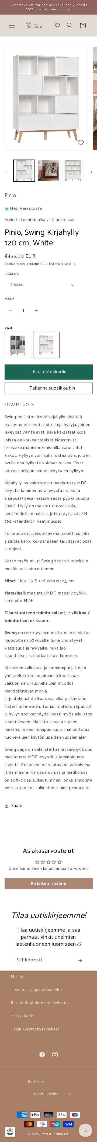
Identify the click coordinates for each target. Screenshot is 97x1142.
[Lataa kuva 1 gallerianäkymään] (24, 170)
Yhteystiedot (23, 1016)
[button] (11, 25)
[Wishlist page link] (57, 25)
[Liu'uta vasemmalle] (6, 172)
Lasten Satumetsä (54, 1134)
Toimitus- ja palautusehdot (36, 989)
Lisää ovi (12, 274)
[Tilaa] (79, 960)
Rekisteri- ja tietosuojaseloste (39, 1003)
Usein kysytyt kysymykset (35, 1029)
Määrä (10, 299)
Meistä (17, 977)
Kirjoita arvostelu (49, 883)
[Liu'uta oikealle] (91, 172)
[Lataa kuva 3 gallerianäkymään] (73, 170)
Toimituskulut (37, 264)
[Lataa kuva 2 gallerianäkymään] (48, 170)
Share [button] (16, 805)
